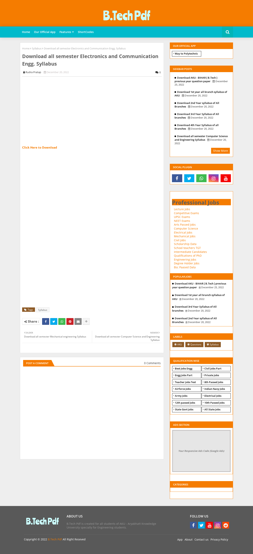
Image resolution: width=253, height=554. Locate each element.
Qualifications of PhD (188, 255)
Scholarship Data (185, 244)
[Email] (78, 321)
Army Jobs (181, 396)
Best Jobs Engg (183, 368)
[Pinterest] (70, 321)
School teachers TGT (187, 248)
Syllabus (37, 48)
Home (26, 32)
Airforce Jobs (183, 389)
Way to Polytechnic (186, 53)
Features (65, 32)
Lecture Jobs (182, 209)
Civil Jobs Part (212, 368)
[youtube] (226, 178)
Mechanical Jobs (184, 236)
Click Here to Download (39, 147)
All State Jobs (212, 409)
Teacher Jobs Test (185, 382)
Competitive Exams (186, 213)
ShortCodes (86, 32)
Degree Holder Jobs (186, 263)
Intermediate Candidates (190, 252)
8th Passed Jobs (213, 382)
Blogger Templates (52, 548)
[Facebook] (45, 321)
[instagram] (214, 178)
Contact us (201, 539)
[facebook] (177, 178)
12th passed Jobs (185, 402)
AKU (179, 344)
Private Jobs (211, 375)
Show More (220, 151)
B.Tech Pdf (55, 539)
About (189, 539)
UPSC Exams (182, 217)
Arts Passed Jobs (185, 224)
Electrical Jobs (183, 232)
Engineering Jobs (185, 259)
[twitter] (189, 178)
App (180, 539)
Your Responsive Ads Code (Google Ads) (201, 451)
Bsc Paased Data (185, 267)
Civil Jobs (180, 240)
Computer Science (186, 228)
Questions (195, 344)
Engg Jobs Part (183, 375)
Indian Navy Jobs (214, 389)
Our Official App (45, 32)
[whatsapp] (201, 178)
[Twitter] (53, 321)
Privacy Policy (219, 539)
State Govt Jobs (184, 409)
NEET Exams (182, 221)
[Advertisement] (94, 107)
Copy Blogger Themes (82, 548)
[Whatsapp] (61, 321)
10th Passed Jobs (214, 402)
